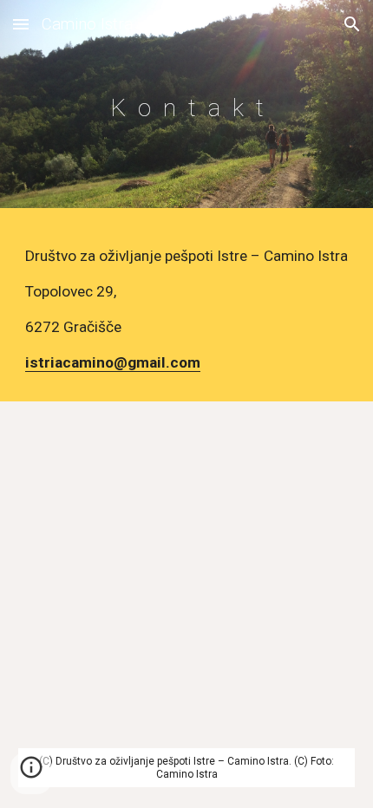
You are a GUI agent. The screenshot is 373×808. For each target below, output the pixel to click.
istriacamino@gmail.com (112, 362)
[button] (21, 24)
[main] (187, 108)
